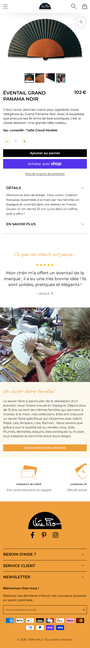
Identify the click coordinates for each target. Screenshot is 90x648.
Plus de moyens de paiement (45, 173)
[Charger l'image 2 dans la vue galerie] (39, 78)
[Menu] (5, 6)
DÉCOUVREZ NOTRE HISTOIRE (45, 447)
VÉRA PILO (35, 639)
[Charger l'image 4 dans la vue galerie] (60, 78)
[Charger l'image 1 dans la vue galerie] (29, 78)
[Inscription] (84, 609)
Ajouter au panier (45, 153)
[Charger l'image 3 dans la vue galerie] (50, 78)
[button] (73, 6)
